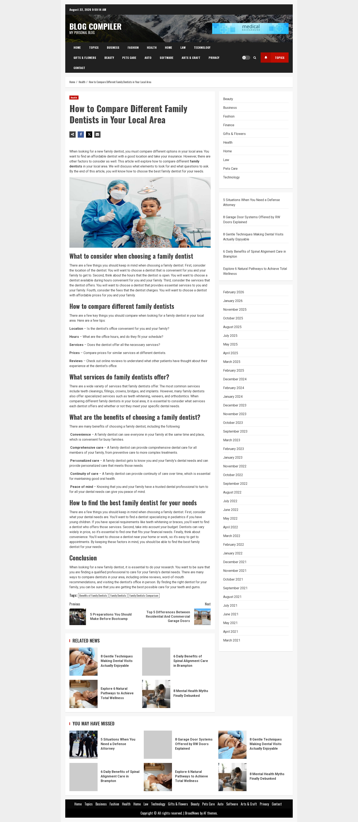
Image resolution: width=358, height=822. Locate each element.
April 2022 (230, 527)
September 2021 (235, 588)
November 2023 (235, 414)
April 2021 (230, 632)
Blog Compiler (95, 26)
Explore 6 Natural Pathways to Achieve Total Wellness (83, 694)
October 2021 (233, 579)
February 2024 (233, 388)
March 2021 (231, 640)
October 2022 (233, 475)
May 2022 (230, 518)
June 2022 (230, 510)
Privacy (214, 57)
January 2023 (233, 457)
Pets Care (129, 57)
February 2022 (233, 545)
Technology (202, 47)
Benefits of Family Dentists (93, 595)
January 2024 (233, 397)
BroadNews (192, 813)
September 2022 (235, 484)
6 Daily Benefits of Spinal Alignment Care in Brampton (156, 661)
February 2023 (233, 449)
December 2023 (235, 405)
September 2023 (235, 431)
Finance (228, 125)
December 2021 (235, 562)
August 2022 (232, 492)
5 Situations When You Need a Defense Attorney (83, 745)
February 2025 (233, 370)
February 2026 (233, 292)
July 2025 (230, 336)
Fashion (133, 47)
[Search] (254, 58)
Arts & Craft (191, 57)
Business (113, 47)
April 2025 (230, 353)
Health (152, 47)
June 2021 (230, 614)
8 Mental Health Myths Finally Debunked (156, 694)
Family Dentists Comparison (143, 595)
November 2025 (235, 310)
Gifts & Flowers (85, 57)
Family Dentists (118, 595)
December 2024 (235, 379)
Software (166, 57)
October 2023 (233, 423)
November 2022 (235, 466)
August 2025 (232, 327)
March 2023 (231, 440)
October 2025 (233, 318)
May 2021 (230, 623)
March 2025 (231, 362)
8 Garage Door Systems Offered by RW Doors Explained (158, 745)
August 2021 (232, 597)
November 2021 (235, 571)
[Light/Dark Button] (246, 58)
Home (77, 47)
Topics (94, 47)
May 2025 (230, 344)
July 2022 (230, 501)
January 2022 (233, 553)
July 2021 (230, 605)
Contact (79, 67)
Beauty (109, 57)
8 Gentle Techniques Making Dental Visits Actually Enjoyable (83, 661)
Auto (148, 57)
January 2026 (233, 301)
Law (183, 47)
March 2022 (231, 536)
